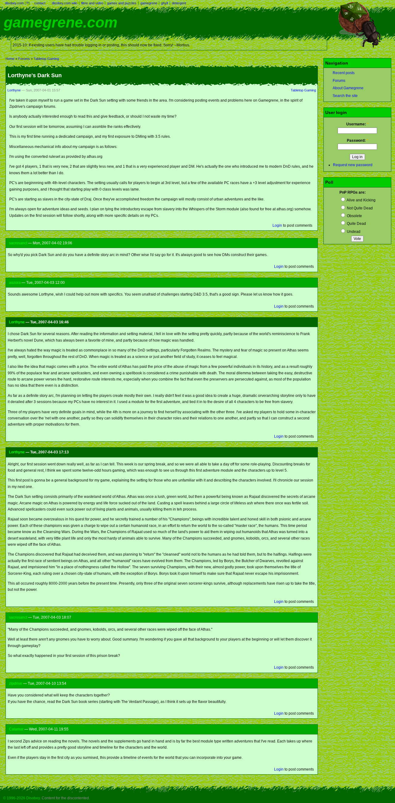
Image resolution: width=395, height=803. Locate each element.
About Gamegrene (348, 88)
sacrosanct (18, 243)
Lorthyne (14, 90)
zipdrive (15, 683)
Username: (357, 124)
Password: (357, 140)
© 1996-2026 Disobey (21, 798)
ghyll (164, 3)
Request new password (352, 165)
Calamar (16, 729)
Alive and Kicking (361, 200)
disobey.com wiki (64, 3)
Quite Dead (356, 223)
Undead (353, 231)
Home (10, 59)
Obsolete (354, 216)
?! (27, 3)
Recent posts (344, 73)
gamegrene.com (61, 22)
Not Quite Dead (359, 208)
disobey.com (14, 3)
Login (277, 225)
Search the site (345, 96)
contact (39, 3)
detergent (179, 3)
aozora (15, 282)
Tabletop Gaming (46, 59)
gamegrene (148, 3)
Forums (24, 59)
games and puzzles (121, 3)
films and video (92, 3)
